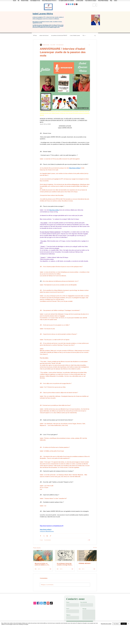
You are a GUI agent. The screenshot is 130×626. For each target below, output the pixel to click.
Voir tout (95, 547)
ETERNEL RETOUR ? (85, 563)
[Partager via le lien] (50, 535)
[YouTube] (74, 4)
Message (84, 608)
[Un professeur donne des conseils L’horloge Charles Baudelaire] (65, 555)
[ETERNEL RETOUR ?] (87, 555)
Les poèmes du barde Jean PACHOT (59, 35)
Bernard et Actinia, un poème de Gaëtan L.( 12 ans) (41, 564)
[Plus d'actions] (89, 45)
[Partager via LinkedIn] (47, 535)
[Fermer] (128, 623)
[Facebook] (68, 4)
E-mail (67, 608)
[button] (95, 35)
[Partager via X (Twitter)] (43, 535)
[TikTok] (76, 4)
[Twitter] (70, 4)
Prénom (67, 602)
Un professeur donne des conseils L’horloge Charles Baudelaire (64, 564)
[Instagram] (66, 4)
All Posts (35, 35)
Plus (83, 35)
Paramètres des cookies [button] (106, 623)
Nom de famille (83, 602)
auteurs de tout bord (43, 35)
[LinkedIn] (72, 4)
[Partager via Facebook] (40, 535)
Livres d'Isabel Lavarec (75, 35)
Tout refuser (116, 623)
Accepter (124, 623)
